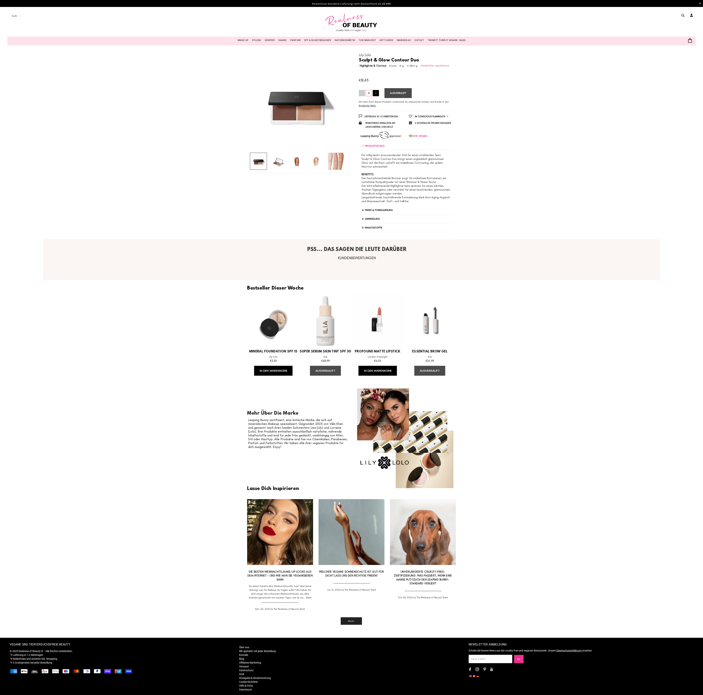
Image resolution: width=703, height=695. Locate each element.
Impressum (245, 689)
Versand (244, 666)
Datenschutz (246, 670)
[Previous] (258, 98)
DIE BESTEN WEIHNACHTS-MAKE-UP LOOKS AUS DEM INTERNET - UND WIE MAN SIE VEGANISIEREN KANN (280, 575)
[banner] (351, 22)
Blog (241, 658)
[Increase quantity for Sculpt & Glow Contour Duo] (376, 93)
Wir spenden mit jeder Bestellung (257, 651)
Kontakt (243, 654)
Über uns (244, 647)
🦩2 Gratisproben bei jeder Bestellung (31, 662)
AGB (241, 674)
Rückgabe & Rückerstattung (255, 678)
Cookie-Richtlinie (248, 681)
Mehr (308, 597)
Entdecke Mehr (367, 105)
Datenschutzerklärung (569, 650)
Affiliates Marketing (250, 662)
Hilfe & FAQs (246, 685)
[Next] (336, 98)
